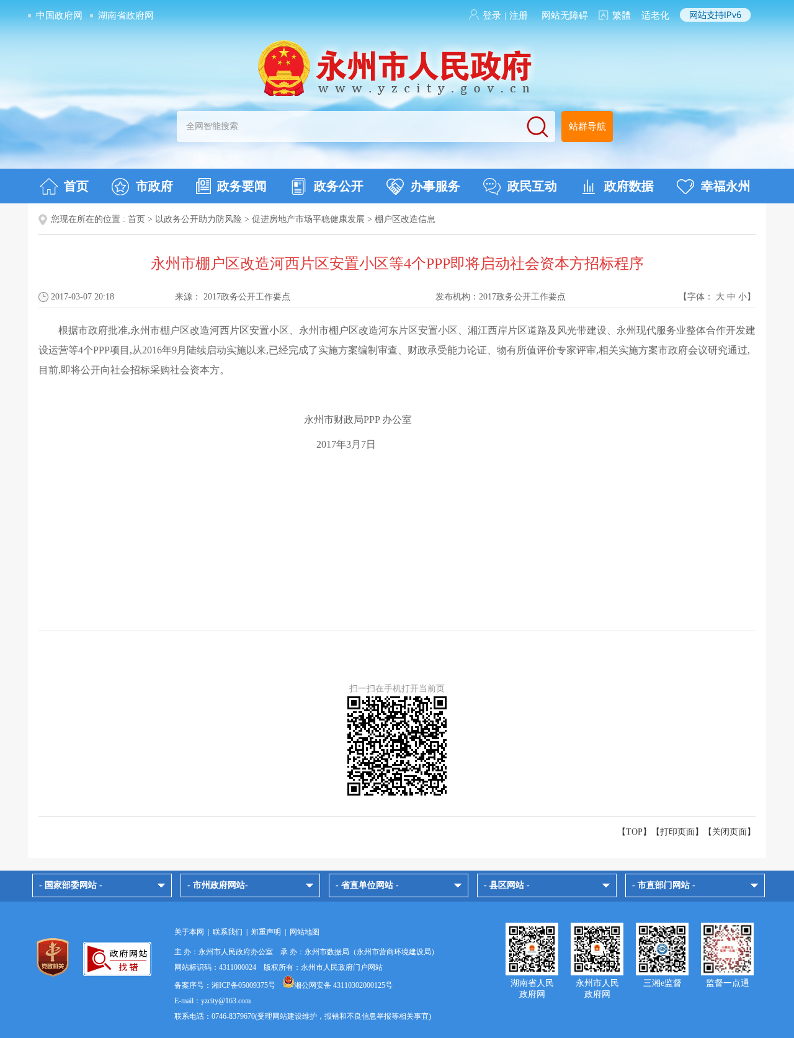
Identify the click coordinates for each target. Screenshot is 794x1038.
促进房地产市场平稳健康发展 (308, 219)
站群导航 (587, 126)
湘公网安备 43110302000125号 (343, 985)
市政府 (154, 186)
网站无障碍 (565, 15)
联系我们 (228, 932)
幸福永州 (726, 186)
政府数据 (629, 186)
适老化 (655, 15)
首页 (76, 186)
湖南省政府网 (126, 15)
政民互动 (532, 186)
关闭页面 (729, 831)
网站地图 (304, 932)
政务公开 (339, 186)
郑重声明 (266, 932)
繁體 (621, 15)
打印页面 (677, 831)
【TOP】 (634, 831)
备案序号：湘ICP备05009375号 (224, 985)
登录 (492, 15)
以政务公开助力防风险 (198, 219)
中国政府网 (59, 15)
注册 (518, 15)
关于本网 (189, 932)
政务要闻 (242, 186)
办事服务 (435, 186)
